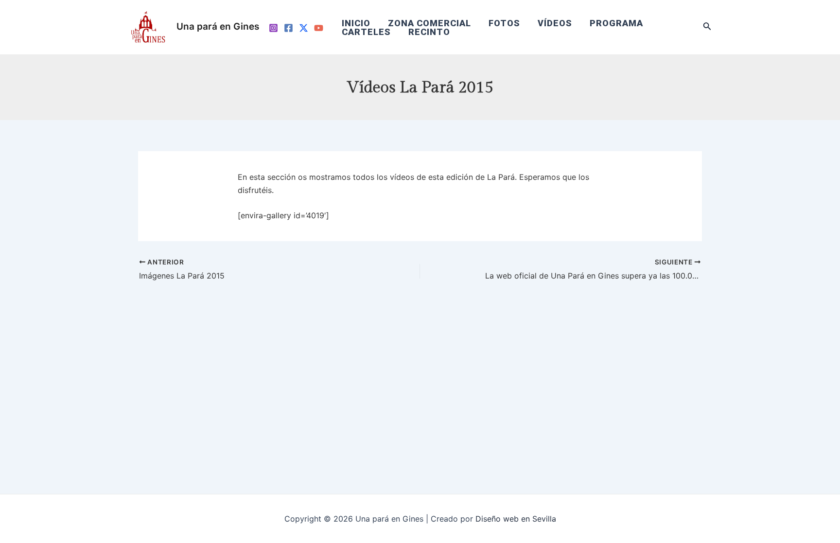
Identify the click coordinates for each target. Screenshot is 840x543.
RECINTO (429, 32)
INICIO (356, 23)
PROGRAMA (616, 23)
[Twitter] (303, 28)
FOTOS (504, 23)
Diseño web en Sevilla (515, 519)
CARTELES (366, 32)
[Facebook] (288, 28)
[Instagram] (273, 28)
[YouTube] (318, 28)
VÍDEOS (555, 23)
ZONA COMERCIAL (429, 23)
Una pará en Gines (217, 26)
